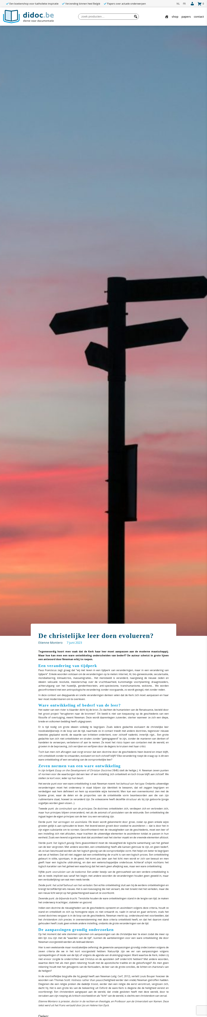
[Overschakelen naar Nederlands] (178, 4)
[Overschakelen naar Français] (184, 4)
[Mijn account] (191, 4)
